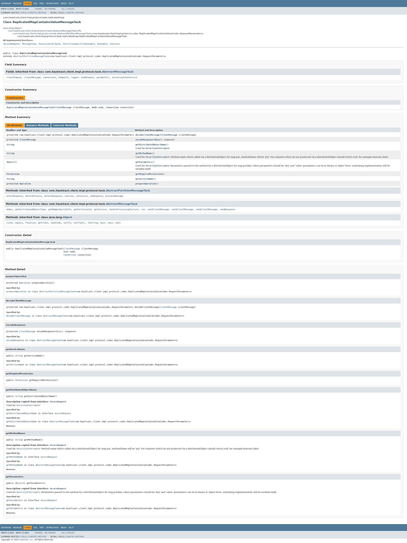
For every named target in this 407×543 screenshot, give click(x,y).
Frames (39, 9)
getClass (43, 222)
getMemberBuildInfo (59, 209)
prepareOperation (145, 183)
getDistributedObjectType (30, 209)
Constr (32, 13)
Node (94, 107)
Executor (115, 44)
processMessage (114, 196)
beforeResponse (53, 196)
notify (67, 222)
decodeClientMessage (147, 135)
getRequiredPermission (148, 174)
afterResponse (14, 196)
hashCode (56, 222)
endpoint (63, 77)
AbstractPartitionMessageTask (31, 56)
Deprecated (52, 3)
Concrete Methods (64, 125)
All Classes (68, 9)
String (10, 144)
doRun (9, 209)
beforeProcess (33, 196)
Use (35, 3)
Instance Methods (37, 125)
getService (100, 209)
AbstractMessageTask (118, 71)
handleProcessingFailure (123, 209)
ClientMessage (63, 107)
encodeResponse (144, 139)
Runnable (102, 44)
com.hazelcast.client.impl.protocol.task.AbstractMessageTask (42, 31)
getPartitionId (82, 209)
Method (42, 13)
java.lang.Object (12, 28)
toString (93, 222)
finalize (30, 222)
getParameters (143, 162)
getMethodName (143, 153)
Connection (112, 107)
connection (49, 77)
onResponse (96, 196)
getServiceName (144, 179)
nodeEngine (87, 77)
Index (64, 3)
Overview (6, 3)
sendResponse (227, 209)
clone (9, 222)
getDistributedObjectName (150, 144)
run (143, 209)
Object (158, 139)
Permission (13, 174)
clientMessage (32, 77)
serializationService (124, 77)
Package (17, 3)
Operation (25, 183)
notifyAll (79, 222)
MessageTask (29, 44)
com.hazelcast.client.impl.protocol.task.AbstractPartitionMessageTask (52, 33)
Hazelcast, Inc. (26, 540)
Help (71, 3)
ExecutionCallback (49, 44)
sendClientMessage (158, 209)
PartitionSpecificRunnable (79, 44)
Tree (41, 3)
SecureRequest (11, 44)
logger (75, 77)
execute (69, 196)
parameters (103, 77)
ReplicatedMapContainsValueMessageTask (30, 107)
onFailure (82, 196)
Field (24, 13)
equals (19, 222)
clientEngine (13, 77)
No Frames (50, 9)
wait (102, 222)
